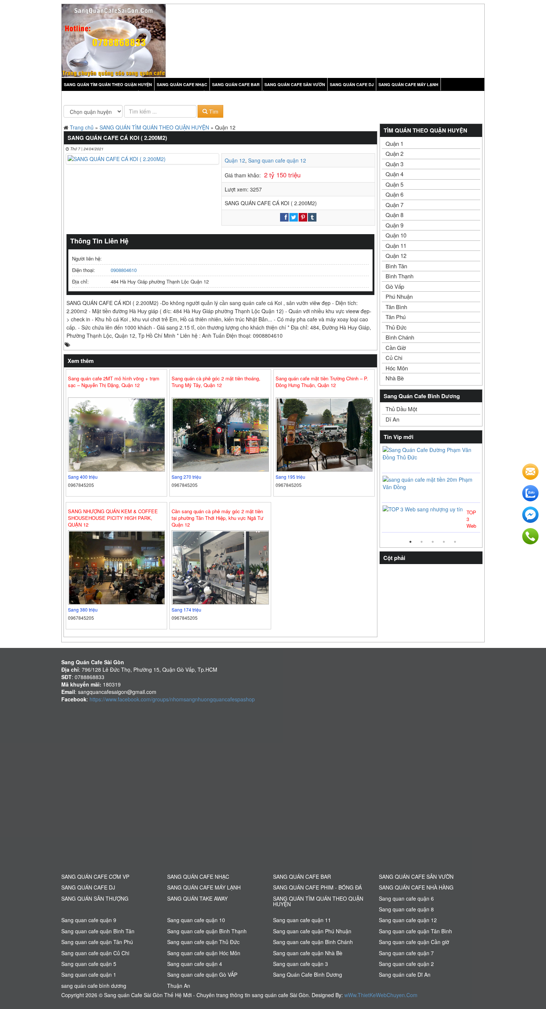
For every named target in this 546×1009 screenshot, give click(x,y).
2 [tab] (421, 542)
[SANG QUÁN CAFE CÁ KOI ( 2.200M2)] (142, 158)
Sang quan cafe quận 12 (277, 160)
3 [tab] (432, 542)
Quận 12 (235, 160)
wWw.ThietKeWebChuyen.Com (380, 995)
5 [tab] (455, 542)
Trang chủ (82, 127)
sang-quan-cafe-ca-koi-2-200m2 (110, 344)
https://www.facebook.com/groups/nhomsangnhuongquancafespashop (172, 699)
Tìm (213, 111)
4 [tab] (444, 542)
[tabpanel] (431, 489)
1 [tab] (410, 542)
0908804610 (124, 269)
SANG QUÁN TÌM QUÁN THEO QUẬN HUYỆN (154, 127)
